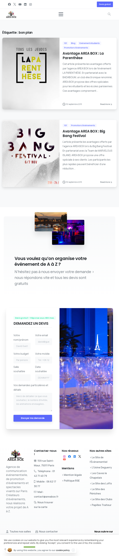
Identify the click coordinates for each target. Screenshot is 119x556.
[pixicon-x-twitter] (79, 456)
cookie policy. (63, 550)
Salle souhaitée (19, 369)
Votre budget (21, 353)
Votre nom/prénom (20, 337)
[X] (14, 4)
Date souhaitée (41, 369)
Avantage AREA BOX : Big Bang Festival (84, 133)
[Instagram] (30, 4)
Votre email (41, 335)
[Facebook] (9, 4)
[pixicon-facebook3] (69, 456)
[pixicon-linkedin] (74, 456)
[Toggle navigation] (61, 14)
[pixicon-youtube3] (64, 459)
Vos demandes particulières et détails (30, 387)
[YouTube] (20, 4)
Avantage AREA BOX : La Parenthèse (83, 55)
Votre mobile (42, 353)
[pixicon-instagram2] (64, 456)
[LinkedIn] (25, 4)
